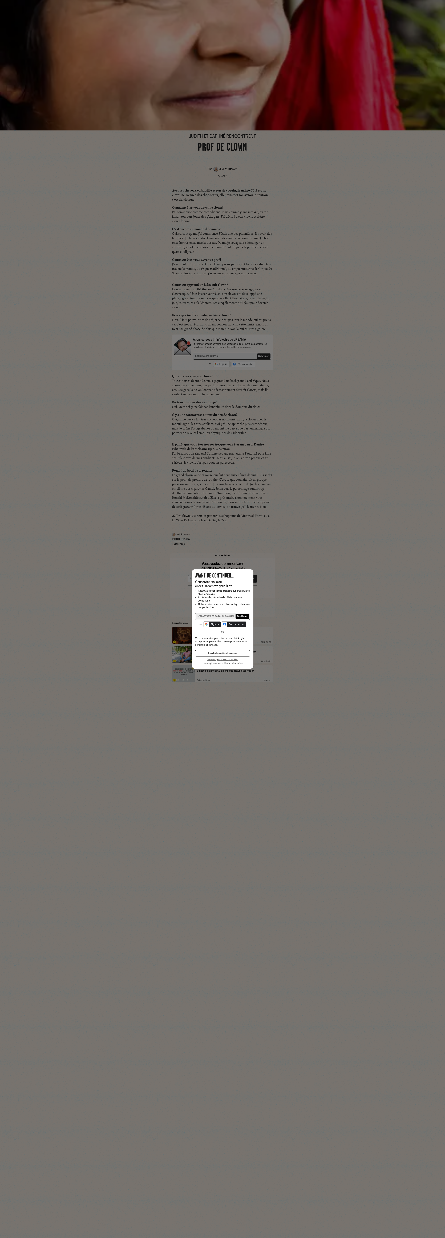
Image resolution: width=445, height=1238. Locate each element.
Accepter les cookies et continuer (222, 653)
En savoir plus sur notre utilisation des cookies (222, 663)
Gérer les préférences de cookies (222, 660)
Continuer (242, 616)
